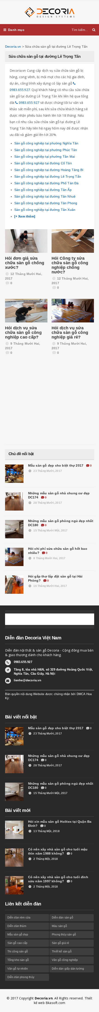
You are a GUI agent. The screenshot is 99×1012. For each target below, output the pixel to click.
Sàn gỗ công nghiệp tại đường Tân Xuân (45, 210)
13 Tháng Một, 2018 (46, 831)
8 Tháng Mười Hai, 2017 (49, 558)
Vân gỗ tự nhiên (17, 968)
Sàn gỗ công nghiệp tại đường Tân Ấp (43, 190)
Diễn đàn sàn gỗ (62, 917)
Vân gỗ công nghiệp (65, 960)
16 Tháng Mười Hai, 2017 (50, 586)
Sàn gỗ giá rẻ (60, 943)
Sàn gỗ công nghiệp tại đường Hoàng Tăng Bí (49, 170)
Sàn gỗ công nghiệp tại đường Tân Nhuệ (45, 196)
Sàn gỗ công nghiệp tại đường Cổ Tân (43, 163)
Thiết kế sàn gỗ (62, 951)
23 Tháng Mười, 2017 (47, 471)
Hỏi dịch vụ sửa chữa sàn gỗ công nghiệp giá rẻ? (70, 332)
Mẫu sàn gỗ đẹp (17, 934)
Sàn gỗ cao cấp (17, 943)
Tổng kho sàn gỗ (18, 960)
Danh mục (16, 30)
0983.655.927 (28, 102)
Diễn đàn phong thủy (20, 977)
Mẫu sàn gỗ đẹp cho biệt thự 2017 (56, 465)
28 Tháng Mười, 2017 (47, 502)
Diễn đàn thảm (16, 926)
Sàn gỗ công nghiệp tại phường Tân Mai (44, 156)
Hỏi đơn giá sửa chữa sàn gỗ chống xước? (24, 263)
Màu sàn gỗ (59, 926)
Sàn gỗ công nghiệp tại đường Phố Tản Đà (46, 183)
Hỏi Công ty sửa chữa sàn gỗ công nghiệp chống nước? (70, 265)
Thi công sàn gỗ (17, 951)
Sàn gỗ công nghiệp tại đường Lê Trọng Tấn (47, 176)
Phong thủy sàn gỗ (64, 934)
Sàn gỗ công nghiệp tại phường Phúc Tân (45, 150)
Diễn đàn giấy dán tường (68, 968)
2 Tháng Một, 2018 (45, 859)
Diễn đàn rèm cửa (19, 917)
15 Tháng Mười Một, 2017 (50, 530)
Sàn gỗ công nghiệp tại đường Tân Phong (45, 203)
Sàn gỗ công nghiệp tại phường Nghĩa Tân (46, 143)
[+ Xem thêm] (24, 216)
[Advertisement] (39, 403)
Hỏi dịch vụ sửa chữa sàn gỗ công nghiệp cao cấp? (23, 332)
